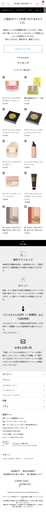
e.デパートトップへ (23, 49)
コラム (5, 406)
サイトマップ (28, 459)
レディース (38, 10)
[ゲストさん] (37, 3)
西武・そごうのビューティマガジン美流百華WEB (18, 425)
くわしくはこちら (9, 332)
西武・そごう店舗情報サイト (12, 418)
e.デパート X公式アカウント (11, 437)
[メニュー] (3, 3)
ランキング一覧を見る (21, 70)
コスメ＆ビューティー (7, 10)
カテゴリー (7, 374)
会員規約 (14, 471)
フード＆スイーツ (21, 10)
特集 (4, 400)
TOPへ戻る (23, 244)
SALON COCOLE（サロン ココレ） (14, 428)
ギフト (30, 10)
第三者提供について (35, 474)
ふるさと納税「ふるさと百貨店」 (13, 434)
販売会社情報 (28, 471)
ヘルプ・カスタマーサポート (12, 459)
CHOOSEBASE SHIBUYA (10, 431)
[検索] (8, 3)
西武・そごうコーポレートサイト (13, 421)
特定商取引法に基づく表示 (13, 474)
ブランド (6, 379)
